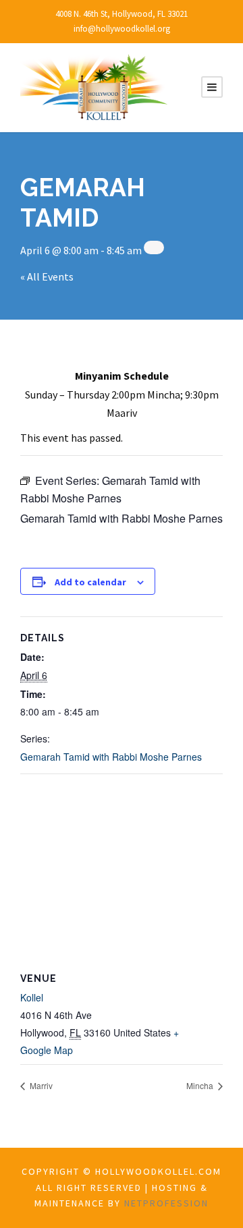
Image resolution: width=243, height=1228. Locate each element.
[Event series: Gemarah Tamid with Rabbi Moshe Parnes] (154, 247)
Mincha (200, 1085)
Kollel (31, 997)
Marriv (40, 1085)
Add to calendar (90, 582)
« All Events (47, 276)
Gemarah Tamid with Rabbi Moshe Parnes (111, 756)
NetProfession (166, 1203)
